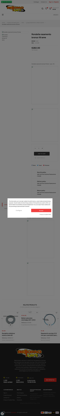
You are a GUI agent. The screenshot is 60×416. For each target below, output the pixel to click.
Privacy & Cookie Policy (45, 214)
